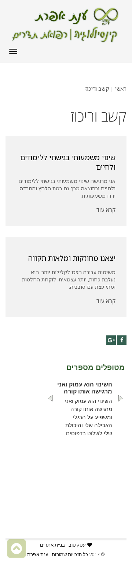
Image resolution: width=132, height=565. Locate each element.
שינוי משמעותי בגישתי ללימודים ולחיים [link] (67, 162)
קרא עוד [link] (105, 210)
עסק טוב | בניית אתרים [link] (63, 545)
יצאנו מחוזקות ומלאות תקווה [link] (71, 258)
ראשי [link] (120, 88)
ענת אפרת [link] (37, 554)
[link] (66, 25)
